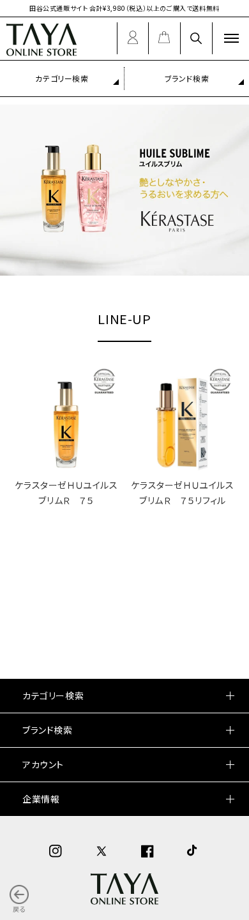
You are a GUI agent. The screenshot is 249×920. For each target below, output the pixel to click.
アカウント (43, 764)
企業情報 (40, 798)
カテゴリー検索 (61, 78)
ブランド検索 (187, 78)
